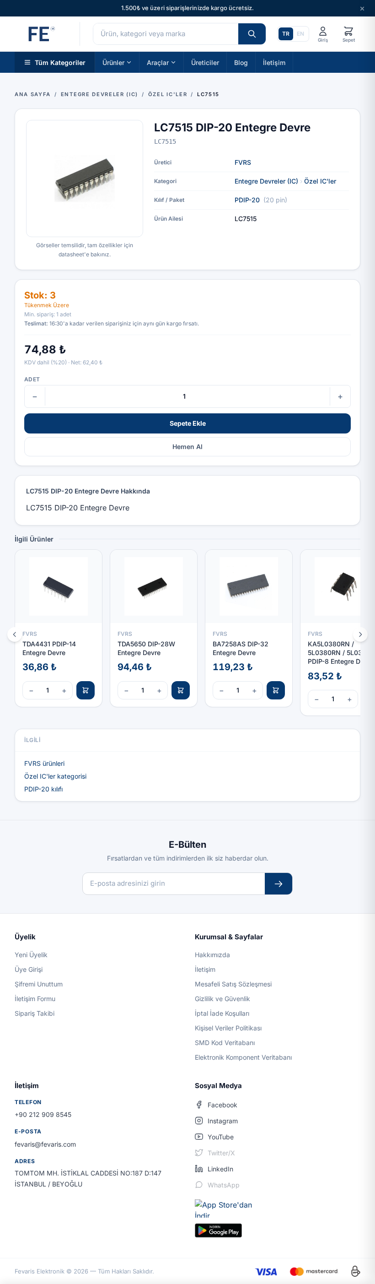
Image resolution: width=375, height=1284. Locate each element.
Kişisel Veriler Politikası (228, 1028)
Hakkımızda (212, 955)
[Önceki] (14, 634)
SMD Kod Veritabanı (225, 1042)
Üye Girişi (29, 969)
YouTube (221, 1137)
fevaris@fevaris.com (45, 1144)
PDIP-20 (247, 200)
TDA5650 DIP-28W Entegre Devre (146, 648)
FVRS (243, 162)
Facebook (222, 1105)
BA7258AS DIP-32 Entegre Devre (240, 648)
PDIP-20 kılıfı (43, 789)
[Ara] (252, 33)
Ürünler (113, 62)
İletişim (274, 62)
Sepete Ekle (188, 423)
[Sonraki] (360, 634)
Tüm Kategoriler (60, 62)
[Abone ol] (278, 883)
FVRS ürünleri (44, 763)
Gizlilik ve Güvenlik (222, 998)
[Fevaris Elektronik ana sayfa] (41, 34)
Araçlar (158, 62)
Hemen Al (187, 446)
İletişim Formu (35, 998)
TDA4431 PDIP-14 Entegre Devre (49, 648)
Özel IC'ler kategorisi (55, 776)
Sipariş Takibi (34, 1013)
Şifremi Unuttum (39, 984)
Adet (32, 379)
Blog (241, 62)
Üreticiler (205, 62)
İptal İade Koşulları (222, 1013)
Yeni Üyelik (31, 955)
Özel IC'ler (320, 181)
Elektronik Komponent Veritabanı (243, 1057)
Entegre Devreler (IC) (266, 181)
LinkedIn (220, 1169)
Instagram (223, 1121)
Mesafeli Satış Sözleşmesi (233, 984)
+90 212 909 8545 (43, 1114)
